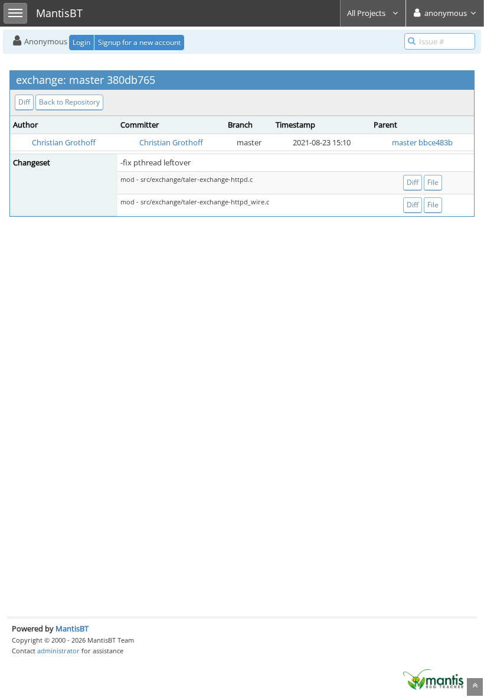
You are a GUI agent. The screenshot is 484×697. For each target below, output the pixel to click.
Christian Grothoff (64, 142)
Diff (24, 102)
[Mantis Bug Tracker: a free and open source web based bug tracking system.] (433, 678)
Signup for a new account (139, 42)
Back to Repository (69, 102)
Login (81, 42)
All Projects (367, 13)
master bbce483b (422, 142)
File (433, 182)
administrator (58, 650)
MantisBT (72, 628)
